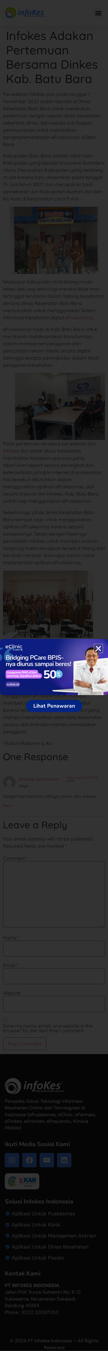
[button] (98, 648)
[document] (54, 675)
